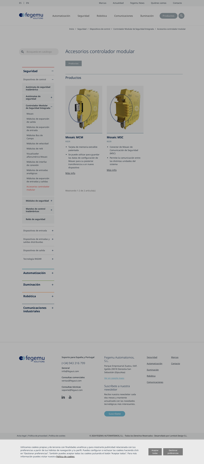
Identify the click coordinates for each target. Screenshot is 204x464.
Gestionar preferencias (173, 451)
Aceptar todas (155, 451)
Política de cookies (65, 456)
